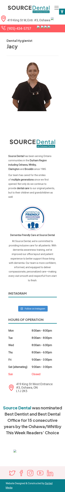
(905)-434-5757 (19, 28)
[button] (62, 12)
